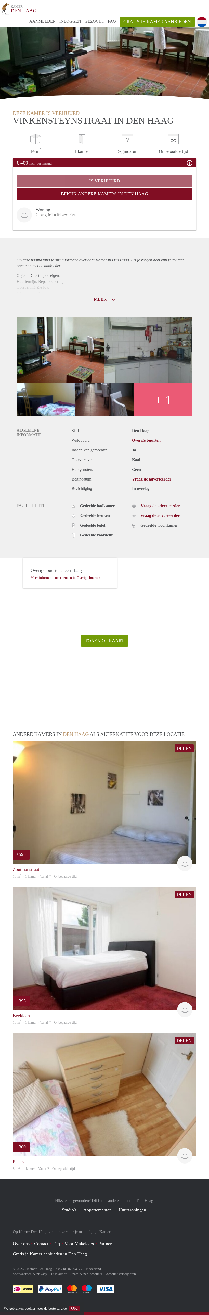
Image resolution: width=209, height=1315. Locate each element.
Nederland (93, 1269)
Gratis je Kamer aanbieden (157, 21)
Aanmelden (42, 21)
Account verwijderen (121, 1274)
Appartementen (97, 1209)
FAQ (112, 21)
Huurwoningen (132, 1209)
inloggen (70, 21)
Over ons (21, 1243)
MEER (101, 299)
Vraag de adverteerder (151, 479)
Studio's (69, 1209)
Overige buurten (146, 440)
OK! (75, 1308)
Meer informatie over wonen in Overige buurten (65, 578)
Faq (56, 1243)
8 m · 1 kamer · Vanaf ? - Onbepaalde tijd (44, 1169)
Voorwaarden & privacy (30, 1274)
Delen (184, 748)
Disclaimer (59, 1274)
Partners (105, 1243)
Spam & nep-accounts (86, 1274)
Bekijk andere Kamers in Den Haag (104, 193)
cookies (30, 1308)
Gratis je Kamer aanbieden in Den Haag (50, 1253)
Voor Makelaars (79, 1243)
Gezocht (94, 21)
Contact (41, 1243)
